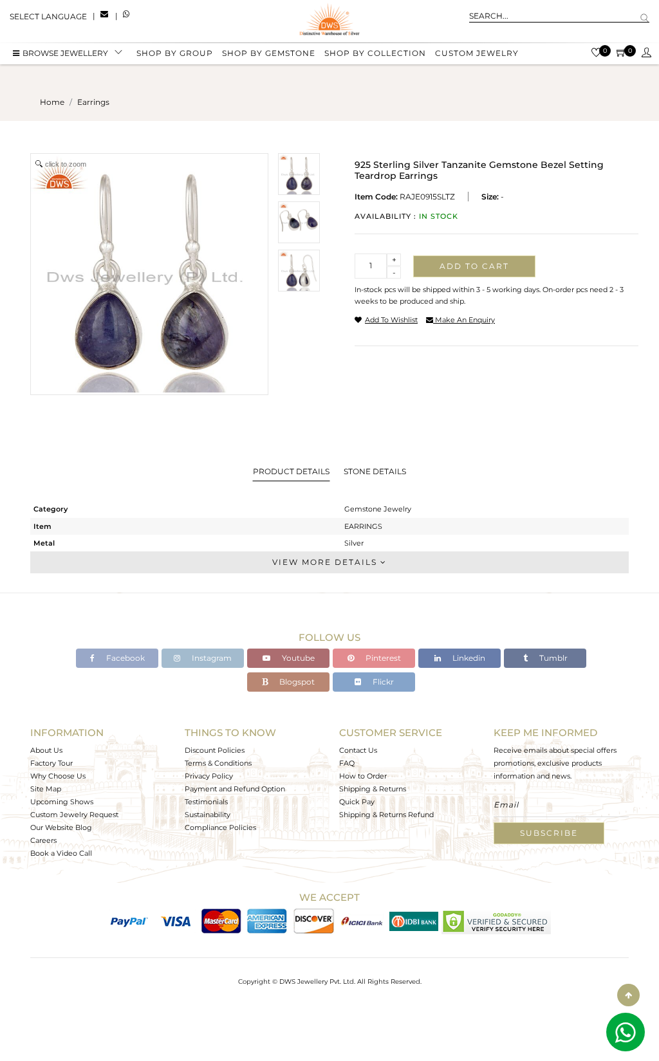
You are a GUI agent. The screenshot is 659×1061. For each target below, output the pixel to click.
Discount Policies (215, 750)
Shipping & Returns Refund (386, 814)
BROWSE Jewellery (65, 53)
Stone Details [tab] (375, 471)
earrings (93, 102)
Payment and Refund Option (235, 788)
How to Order (363, 775)
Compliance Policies (220, 827)
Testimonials (206, 801)
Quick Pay (357, 801)
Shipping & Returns (372, 788)
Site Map (45, 788)
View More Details (326, 562)
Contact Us (358, 750)
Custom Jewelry (477, 53)
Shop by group (174, 53)
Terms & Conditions (218, 763)
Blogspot (296, 682)
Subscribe (549, 833)
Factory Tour (51, 763)
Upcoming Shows (61, 801)
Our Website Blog (61, 827)
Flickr (382, 682)
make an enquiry (464, 319)
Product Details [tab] (291, 471)
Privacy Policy (209, 775)
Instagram (211, 658)
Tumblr (552, 658)
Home (52, 102)
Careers (43, 840)
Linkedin (467, 658)
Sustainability (207, 814)
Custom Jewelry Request (74, 814)
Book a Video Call (61, 853)
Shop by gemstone (268, 53)
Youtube (297, 658)
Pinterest (382, 658)
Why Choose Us (58, 775)
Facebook (124, 658)
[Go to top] (628, 995)
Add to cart (474, 266)
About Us (46, 750)
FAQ (347, 763)
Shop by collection (375, 53)
